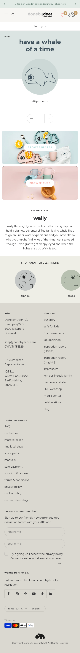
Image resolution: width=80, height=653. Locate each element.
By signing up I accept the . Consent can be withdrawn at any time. (36, 556)
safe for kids (51, 326)
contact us (11, 433)
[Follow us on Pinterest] (25, 594)
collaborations (52, 402)
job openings (52, 340)
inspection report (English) (55, 360)
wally (7, 36)
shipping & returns (16, 473)
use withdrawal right (17, 500)
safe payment (13, 466)
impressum (51, 369)
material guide (13, 440)
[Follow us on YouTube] (34, 594)
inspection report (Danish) (55, 349)
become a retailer (55, 382)
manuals (9, 460)
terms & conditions (16, 480)
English (36, 608)
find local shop (13, 446)
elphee (25, 295)
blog (46, 409)
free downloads (54, 333)
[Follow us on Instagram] (17, 594)
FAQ (7, 426)
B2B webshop (53, 389)
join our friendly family (58, 375)
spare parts (11, 453)
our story (49, 319)
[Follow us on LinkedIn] (50, 594)
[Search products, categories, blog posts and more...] (13, 15)
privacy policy (13, 486)
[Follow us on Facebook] (8, 594)
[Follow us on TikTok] (42, 594)
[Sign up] (59, 563)
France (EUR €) (15, 608)
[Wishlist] (63, 15)
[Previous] (31, 118)
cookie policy (12, 493)
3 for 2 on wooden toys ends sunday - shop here (40, 3)
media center (52, 395)
